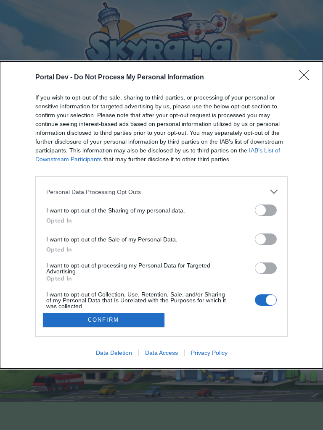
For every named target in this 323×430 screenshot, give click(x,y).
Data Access (161, 352)
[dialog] (161, 214)
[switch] (266, 210)
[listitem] (161, 191)
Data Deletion (114, 352)
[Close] (307, 78)
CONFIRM (103, 320)
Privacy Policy (209, 352)
